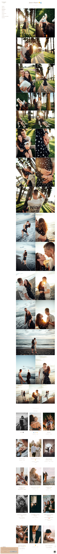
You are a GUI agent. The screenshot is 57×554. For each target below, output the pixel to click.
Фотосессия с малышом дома (21, 515)
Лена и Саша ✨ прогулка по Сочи (49, 459)
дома (20, 517)
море (24, 460)
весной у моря (22, 458)
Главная (3, 6)
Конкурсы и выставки (5, 16)
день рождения (47, 519)
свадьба (37, 461)
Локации (3, 10)
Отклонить (5, 551)
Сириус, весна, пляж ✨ (35, 487)
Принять (13, 551)
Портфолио (3, 9)
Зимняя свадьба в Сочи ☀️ (35, 459)
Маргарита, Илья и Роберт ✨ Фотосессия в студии (22, 488)
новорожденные (22, 518)
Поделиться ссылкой (36, 408)
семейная (20, 460)
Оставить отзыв (35, 5)
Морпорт (49, 432)
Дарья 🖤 (22, 432)
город (36, 462)
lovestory (33, 461)
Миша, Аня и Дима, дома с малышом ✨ (22, 546)
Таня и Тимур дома (48, 545)
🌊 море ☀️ (35, 432)
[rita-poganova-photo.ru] (4, 2)
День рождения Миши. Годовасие (48, 515)
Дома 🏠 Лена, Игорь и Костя (35, 515)
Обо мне (3, 7)
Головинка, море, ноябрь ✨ (49, 488)
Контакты (3, 17)
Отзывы (3, 14)
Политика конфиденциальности (12, 549)
